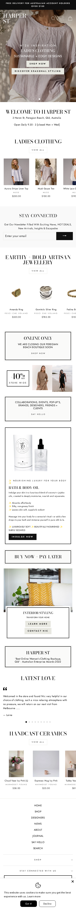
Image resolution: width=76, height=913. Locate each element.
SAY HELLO (38, 842)
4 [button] (43, 99)
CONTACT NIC (38, 630)
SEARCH (38, 848)
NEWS (38, 824)
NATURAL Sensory (51, 64)
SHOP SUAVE (19, 64)
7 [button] (44, 722)
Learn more (34, 896)
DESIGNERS (38, 817)
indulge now (22, 536)
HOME (38, 805)
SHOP (38, 811)
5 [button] (38, 722)
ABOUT (38, 830)
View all (38, 150)
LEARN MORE (38, 623)
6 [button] (41, 722)
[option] (38, 56)
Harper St (14, 18)
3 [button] (40, 99)
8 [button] (47, 722)
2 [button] (37, 99)
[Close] (73, 881)
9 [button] (50, 722)
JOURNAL (37, 836)
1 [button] (34, 99)
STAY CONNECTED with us (38, 870)
